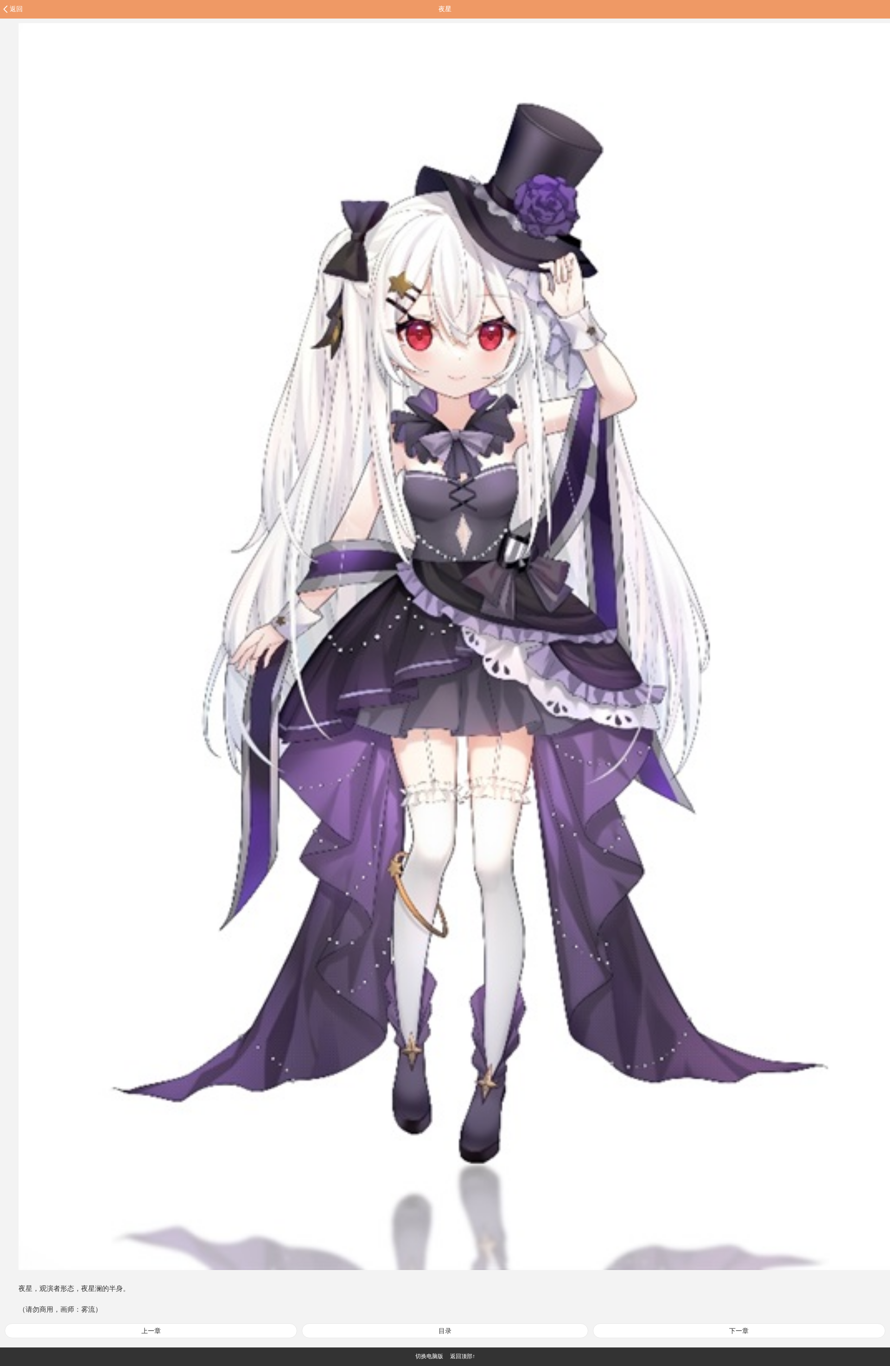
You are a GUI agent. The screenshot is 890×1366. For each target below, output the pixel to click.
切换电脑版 (429, 1356)
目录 (445, 1330)
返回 (16, 9)
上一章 (151, 1330)
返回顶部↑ (462, 1356)
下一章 (739, 1330)
